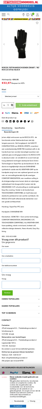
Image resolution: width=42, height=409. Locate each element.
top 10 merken (9, 313)
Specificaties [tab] (20, 128)
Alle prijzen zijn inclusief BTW (13, 361)
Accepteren (18, 406)
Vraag (4, 279)
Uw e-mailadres (7, 256)
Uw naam (5, 246)
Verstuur (7, 293)
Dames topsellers (11, 306)
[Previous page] (4, 44)
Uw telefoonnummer (9, 266)
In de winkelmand (29, 105)
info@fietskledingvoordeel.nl (16, 358)
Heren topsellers (10, 299)
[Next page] (38, 44)
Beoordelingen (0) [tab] (11, 132)
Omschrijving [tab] (7, 128)
